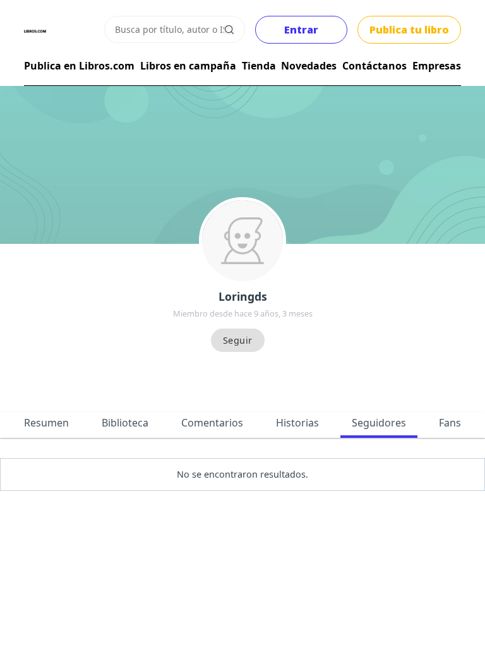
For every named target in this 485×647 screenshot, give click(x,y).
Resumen (46, 423)
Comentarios (212, 423)
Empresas (436, 66)
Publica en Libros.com (79, 66)
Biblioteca (125, 423)
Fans (450, 423)
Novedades (309, 66)
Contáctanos (374, 66)
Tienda (259, 66)
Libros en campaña (188, 66)
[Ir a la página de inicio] (35, 31)
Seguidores (379, 423)
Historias (297, 423)
